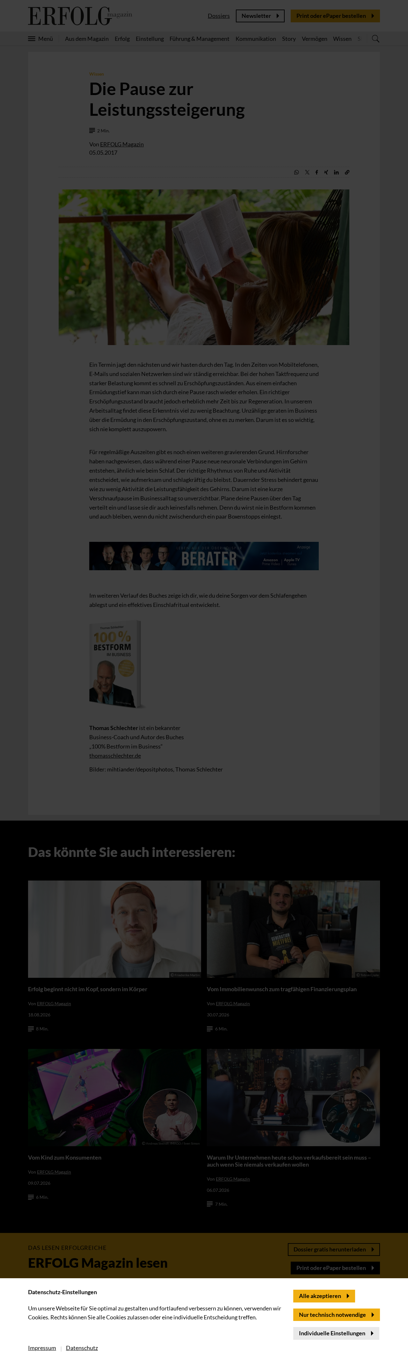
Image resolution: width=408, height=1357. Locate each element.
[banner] (204, 678)
